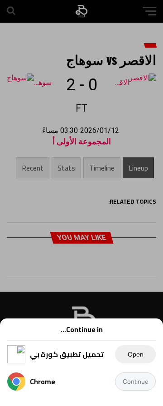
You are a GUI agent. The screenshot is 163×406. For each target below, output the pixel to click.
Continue (136, 381)
